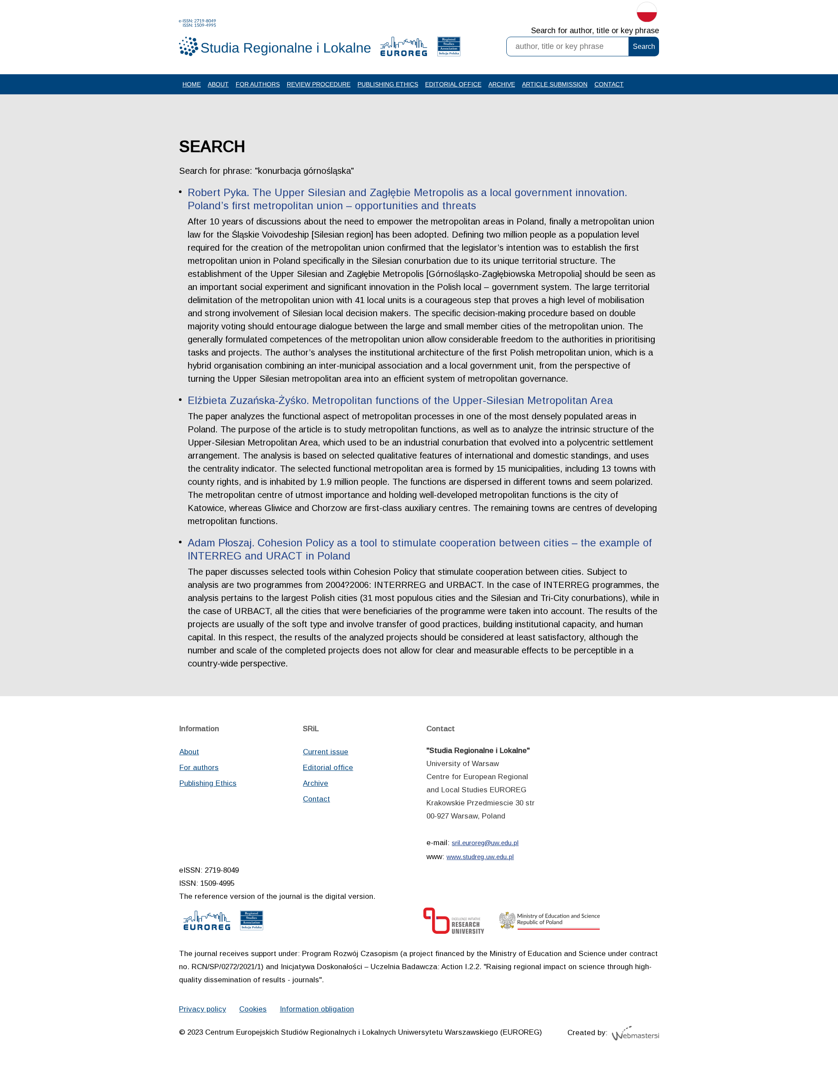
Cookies (253, 1009)
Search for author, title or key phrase (595, 30)
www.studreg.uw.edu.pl (480, 856)
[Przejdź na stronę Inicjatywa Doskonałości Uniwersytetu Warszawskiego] (453, 923)
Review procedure (318, 84)
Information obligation (317, 1009)
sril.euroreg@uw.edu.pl (485, 842)
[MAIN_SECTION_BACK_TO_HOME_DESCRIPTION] (801, 1031)
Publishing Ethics (387, 84)
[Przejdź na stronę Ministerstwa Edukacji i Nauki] (549, 923)
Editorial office (453, 84)
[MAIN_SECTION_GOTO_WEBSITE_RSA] (449, 48)
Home (191, 84)
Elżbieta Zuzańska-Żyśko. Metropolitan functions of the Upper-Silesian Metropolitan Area (400, 400)
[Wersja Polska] (647, 14)
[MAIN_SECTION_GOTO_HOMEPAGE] (275, 37)
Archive (501, 84)
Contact (609, 84)
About (218, 84)
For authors (258, 84)
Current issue (325, 752)
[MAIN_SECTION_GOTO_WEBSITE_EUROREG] (404, 48)
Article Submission (554, 84)
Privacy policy (202, 1009)
